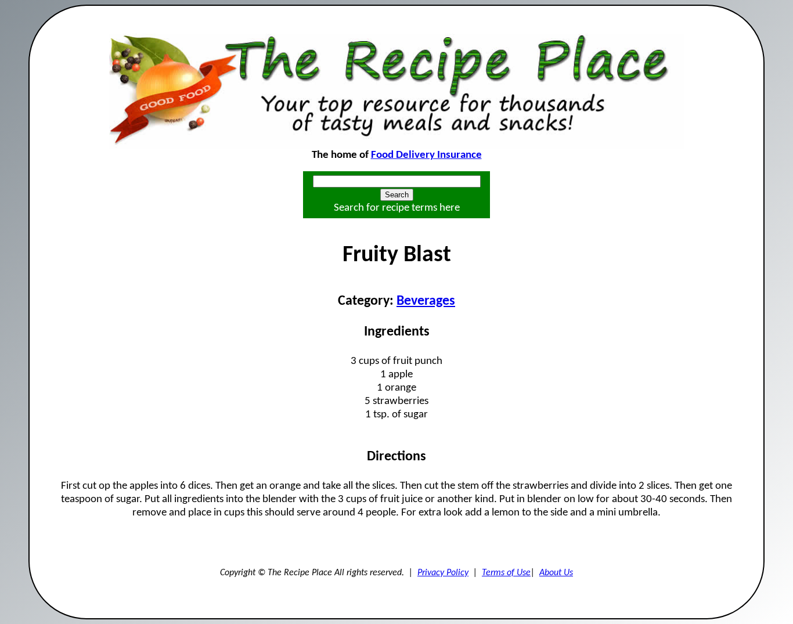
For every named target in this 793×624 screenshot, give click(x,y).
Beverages (425, 301)
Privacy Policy (442, 573)
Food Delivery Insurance (426, 155)
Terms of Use (506, 573)
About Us (556, 573)
